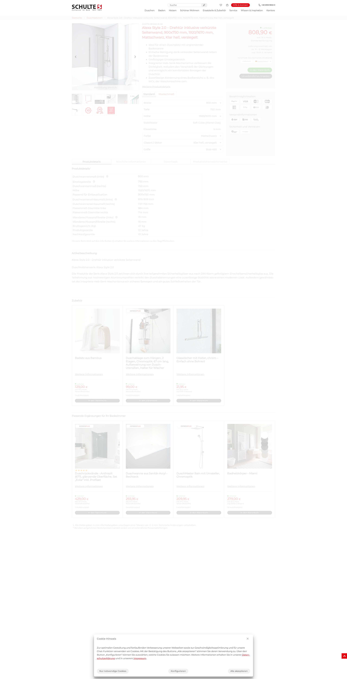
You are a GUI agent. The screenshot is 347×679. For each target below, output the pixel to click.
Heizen (172, 10)
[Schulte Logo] (87, 8)
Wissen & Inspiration (252, 10)
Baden (161, 10)
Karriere (270, 10)
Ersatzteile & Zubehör (214, 10)
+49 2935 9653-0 (268, 5)
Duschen (150, 10)
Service (233, 10)
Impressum (140, 658)
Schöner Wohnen (189, 10)
